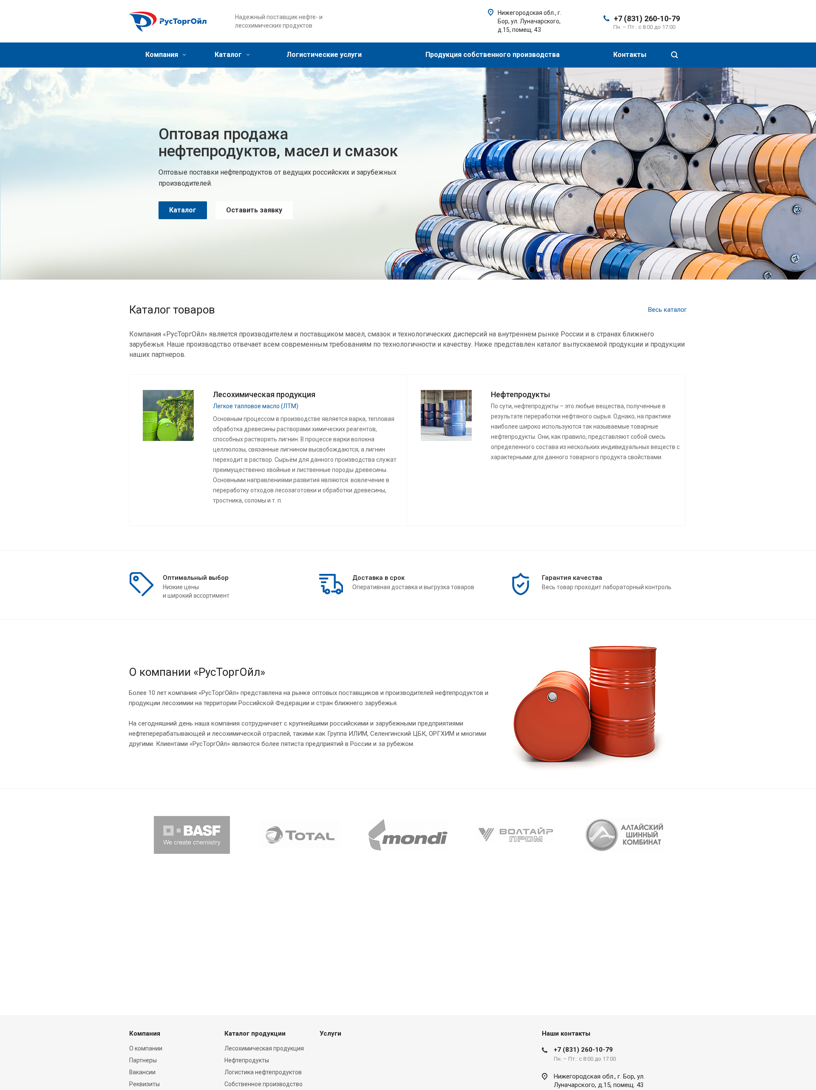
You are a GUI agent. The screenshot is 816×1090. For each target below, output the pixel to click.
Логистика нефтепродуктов (263, 1072)
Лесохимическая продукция (264, 1048)
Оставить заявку (254, 202)
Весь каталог (667, 309)
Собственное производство (263, 1084)
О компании (145, 1048)
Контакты (629, 55)
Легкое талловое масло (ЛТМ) (255, 406)
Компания (162, 55)
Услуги (330, 1033)
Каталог (229, 55)
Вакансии (142, 1072)
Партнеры (143, 1060)
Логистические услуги (324, 55)
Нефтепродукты (246, 1060)
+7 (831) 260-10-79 (647, 18)
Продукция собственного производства (492, 55)
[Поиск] (674, 55)
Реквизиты (144, 1084)
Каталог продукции (255, 1033)
